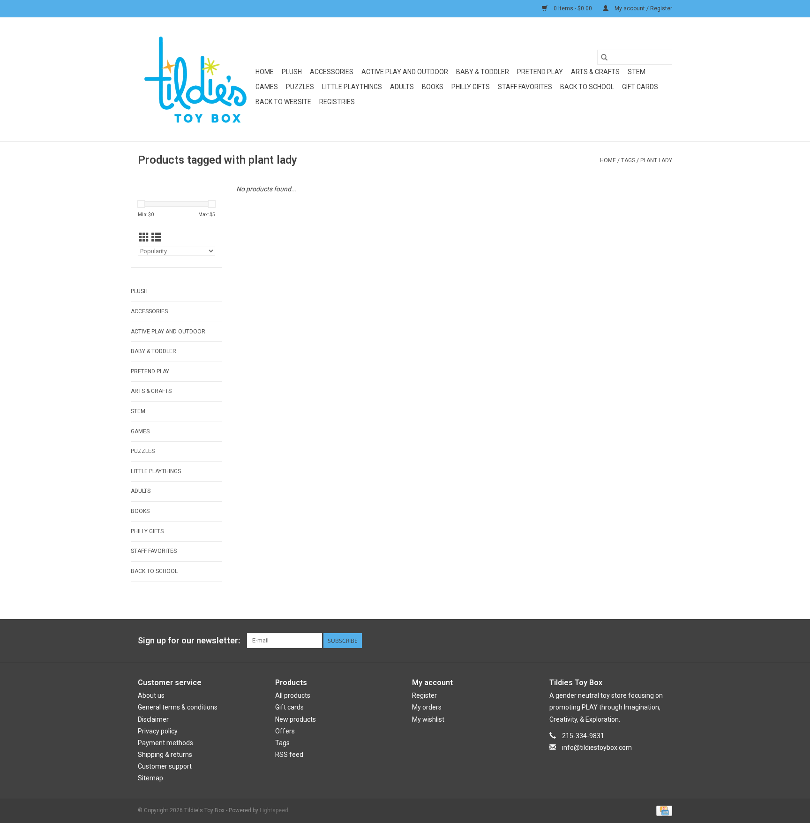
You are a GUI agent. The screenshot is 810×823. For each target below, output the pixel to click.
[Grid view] (144, 237)
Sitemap (150, 778)
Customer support (165, 766)
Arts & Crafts (595, 72)
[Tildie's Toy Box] (195, 79)
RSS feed (289, 754)
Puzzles (300, 87)
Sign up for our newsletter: (189, 640)
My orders (427, 707)
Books (432, 87)
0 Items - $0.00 (572, 8)
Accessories (331, 72)
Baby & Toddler (482, 72)
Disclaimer (153, 719)
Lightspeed (274, 810)
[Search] (604, 57)
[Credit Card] (662, 810)
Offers (285, 731)
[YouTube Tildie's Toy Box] (648, 640)
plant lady (656, 160)
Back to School (587, 87)
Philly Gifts (470, 87)
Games (266, 87)
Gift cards (640, 87)
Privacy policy (158, 731)
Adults (402, 87)
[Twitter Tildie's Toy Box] (631, 640)
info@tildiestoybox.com (597, 747)
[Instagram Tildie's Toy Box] (664, 640)
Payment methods (165, 743)
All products (292, 695)
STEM (636, 72)
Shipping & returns (165, 754)
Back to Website (283, 102)
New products (295, 719)
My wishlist (428, 719)
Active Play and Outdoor (404, 72)
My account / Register (642, 8)
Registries (337, 102)
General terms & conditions (178, 707)
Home (264, 72)
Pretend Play (540, 72)
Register (424, 695)
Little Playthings (352, 87)
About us (151, 695)
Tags (628, 160)
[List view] (156, 237)
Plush (292, 72)
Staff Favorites (525, 87)
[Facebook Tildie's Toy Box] (615, 640)
